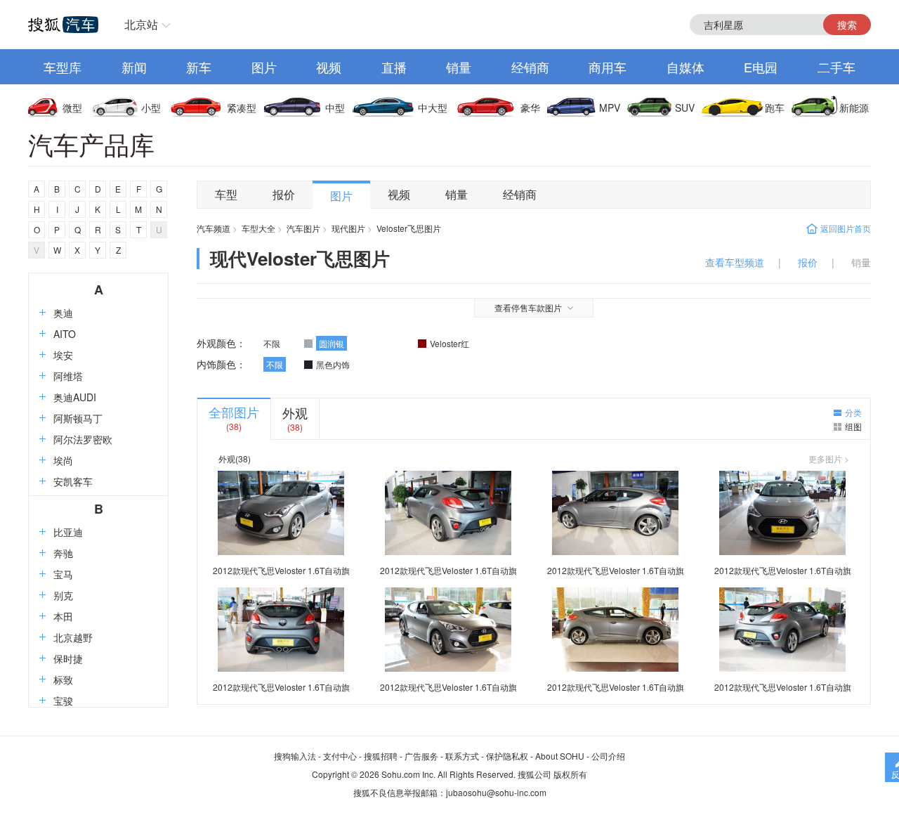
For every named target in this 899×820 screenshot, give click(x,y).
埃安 (63, 355)
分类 (853, 412)
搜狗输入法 (295, 756)
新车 (198, 67)
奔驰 (63, 553)
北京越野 (73, 637)
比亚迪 (68, 532)
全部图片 (234, 411)
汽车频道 (213, 228)
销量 (458, 67)
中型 (335, 107)
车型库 (62, 67)
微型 (72, 107)
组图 (853, 426)
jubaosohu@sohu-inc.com (496, 792)
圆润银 (331, 343)
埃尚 (63, 460)
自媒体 (685, 67)
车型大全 (258, 228)
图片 (264, 67)
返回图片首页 (845, 228)
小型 (151, 107)
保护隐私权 (507, 756)
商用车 (607, 67)
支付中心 (340, 756)
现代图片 (348, 228)
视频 (328, 67)
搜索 (847, 25)
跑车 (775, 107)
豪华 (530, 107)
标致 (63, 679)
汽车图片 (303, 228)
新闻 (134, 67)
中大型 (432, 107)
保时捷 (68, 658)
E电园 (760, 67)
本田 (63, 616)
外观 (295, 412)
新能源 (854, 107)
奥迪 (63, 313)
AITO (64, 334)
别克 (63, 595)
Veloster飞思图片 (408, 228)
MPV (609, 107)
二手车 (836, 67)
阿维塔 (68, 376)
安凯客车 (73, 481)
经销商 (530, 67)
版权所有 (570, 774)
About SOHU (559, 756)
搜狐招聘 (381, 756)
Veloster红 (449, 343)
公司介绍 (608, 756)
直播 (394, 67)
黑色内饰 (333, 364)
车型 (226, 194)
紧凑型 (241, 107)
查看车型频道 (734, 262)
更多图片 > (828, 459)
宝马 (63, 574)
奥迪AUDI (74, 397)
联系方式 (462, 756)
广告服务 (421, 756)
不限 (271, 343)
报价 (284, 194)
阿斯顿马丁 (78, 418)
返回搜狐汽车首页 (63, 24)
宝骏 (63, 701)
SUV (685, 107)
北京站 (141, 24)
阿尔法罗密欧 (82, 439)
